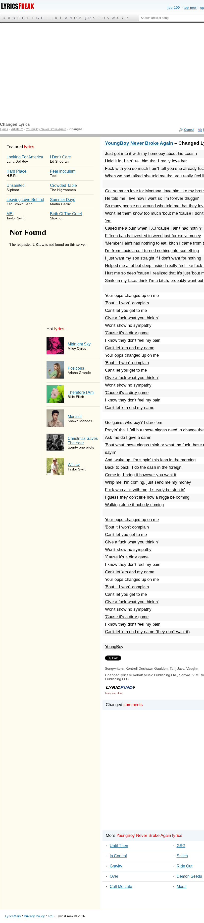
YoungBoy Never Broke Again (139, 143)
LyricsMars (13, 916)
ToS (50, 916)
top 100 (173, 7)
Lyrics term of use (114, 693)
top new (190, 7)
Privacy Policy (34, 916)
